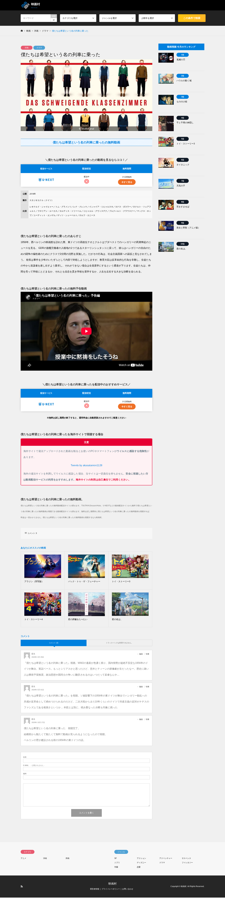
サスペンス (186, 858)
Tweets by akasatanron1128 (86, 465)
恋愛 (139, 867)
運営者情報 (94, 889)
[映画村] (31, 5)
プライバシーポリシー (110, 889)
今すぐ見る (127, 182)
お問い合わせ (127, 889)
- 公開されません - (34, 765)
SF (115, 858)
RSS (22, 886)
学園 (116, 867)
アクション (141, 858)
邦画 (67, 858)
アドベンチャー (165, 858)
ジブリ (117, 863)
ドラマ (39, 48)
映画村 (112, 883)
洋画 (26, 48)
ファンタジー (187, 863)
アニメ (23, 858)
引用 (147, 654)
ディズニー (141, 863)
